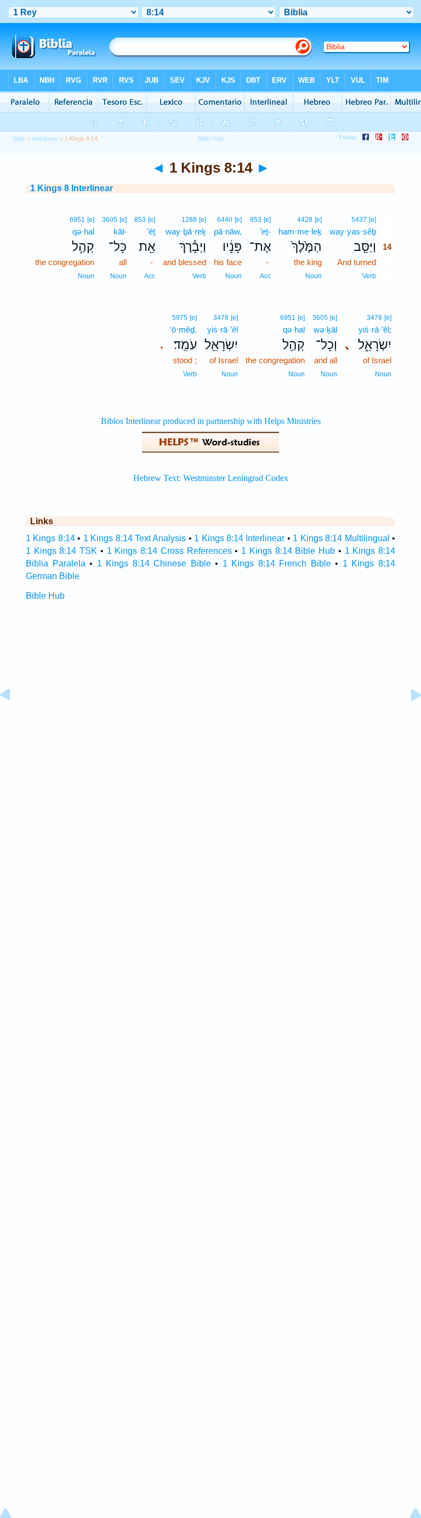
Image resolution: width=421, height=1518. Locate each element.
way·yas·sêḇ (352, 231)
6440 (224, 220)
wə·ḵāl (325, 329)
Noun (313, 276)
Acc (265, 276)
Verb (369, 276)
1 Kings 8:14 (50, 538)
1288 (189, 220)
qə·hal (83, 231)
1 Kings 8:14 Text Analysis (134, 538)
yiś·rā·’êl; (375, 329)
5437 (359, 220)
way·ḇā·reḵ (186, 231)
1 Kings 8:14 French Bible (277, 563)
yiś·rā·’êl (222, 329)
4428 (304, 220)
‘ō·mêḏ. (183, 329)
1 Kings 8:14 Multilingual (341, 538)
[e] (372, 220)
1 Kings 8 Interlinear (71, 188)
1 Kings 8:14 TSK (61, 550)
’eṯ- (265, 231)
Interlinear (45, 138)
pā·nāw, (228, 231)
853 (255, 220)
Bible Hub (45, 595)
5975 (179, 318)
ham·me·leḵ (300, 231)
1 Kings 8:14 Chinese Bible (154, 563)
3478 (374, 318)
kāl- (120, 231)
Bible (19, 138)
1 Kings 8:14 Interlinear (239, 538)
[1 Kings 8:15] (407, 719)
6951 (77, 220)
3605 (109, 220)
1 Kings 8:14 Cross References (169, 550)
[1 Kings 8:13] (13, 719)
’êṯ (151, 231)
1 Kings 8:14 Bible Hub (288, 550)
